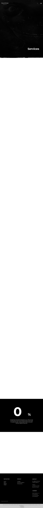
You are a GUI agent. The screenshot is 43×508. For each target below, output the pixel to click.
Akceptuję (22, 506)
